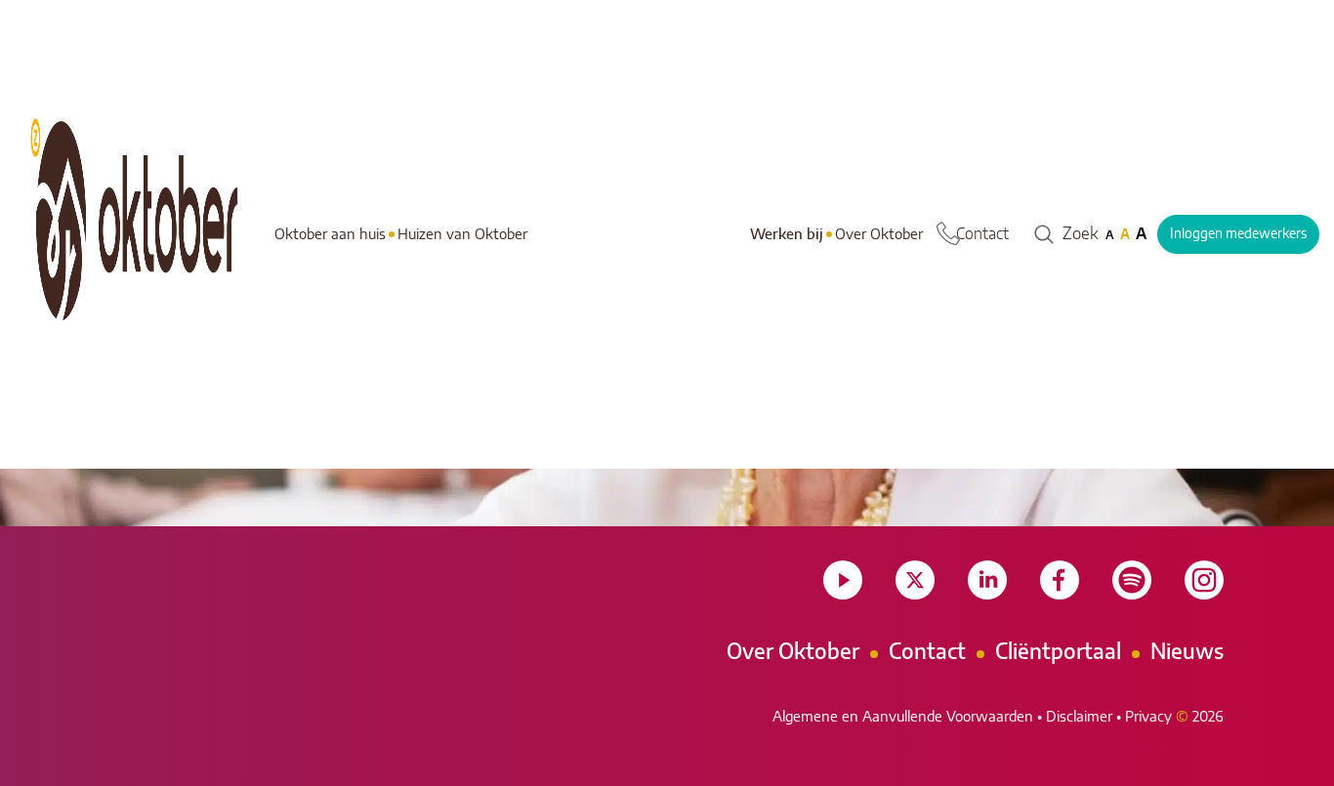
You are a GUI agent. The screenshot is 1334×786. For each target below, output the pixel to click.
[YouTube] (842, 580)
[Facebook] (1059, 580)
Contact (982, 234)
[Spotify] (1131, 580)
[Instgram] (1204, 580)
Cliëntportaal (1058, 652)
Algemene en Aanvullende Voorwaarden (902, 717)
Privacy (1148, 717)
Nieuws (1187, 652)
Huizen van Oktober (462, 235)
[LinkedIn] (987, 580)
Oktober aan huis (330, 235)
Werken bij (786, 235)
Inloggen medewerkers (1238, 234)
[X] (915, 580)
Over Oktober (879, 235)
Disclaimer (1079, 717)
